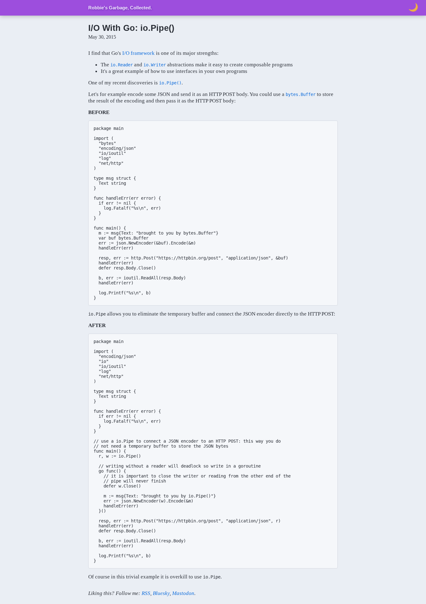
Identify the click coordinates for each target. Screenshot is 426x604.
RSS (146, 593)
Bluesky (161, 593)
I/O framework (138, 53)
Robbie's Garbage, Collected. (120, 7)
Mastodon (183, 593)
